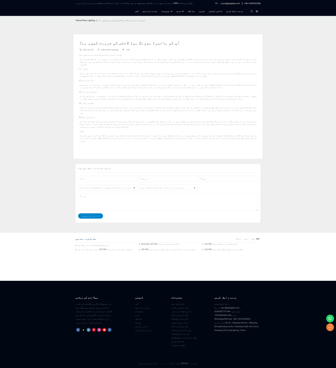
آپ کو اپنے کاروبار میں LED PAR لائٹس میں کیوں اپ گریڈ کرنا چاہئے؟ (105, 249)
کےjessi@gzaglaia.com (229, 3)
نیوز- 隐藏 (255, 239)
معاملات (238, 239)
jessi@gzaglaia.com (230, 307)
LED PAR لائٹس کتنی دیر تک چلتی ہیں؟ (220, 244)
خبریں (246, 239)
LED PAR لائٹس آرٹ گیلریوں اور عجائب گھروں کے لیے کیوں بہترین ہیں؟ (169, 249)
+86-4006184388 (252, 3)
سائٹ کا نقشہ (164, 363)
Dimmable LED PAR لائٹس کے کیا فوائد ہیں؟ (160, 244)
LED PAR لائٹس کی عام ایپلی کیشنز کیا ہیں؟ (223, 249)
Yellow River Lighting (85, 20)
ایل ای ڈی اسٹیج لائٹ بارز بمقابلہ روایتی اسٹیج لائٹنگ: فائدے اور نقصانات (93, 245)
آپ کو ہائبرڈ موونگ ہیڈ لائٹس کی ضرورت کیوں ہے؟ (122, 20)
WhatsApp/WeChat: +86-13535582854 (232, 319)
